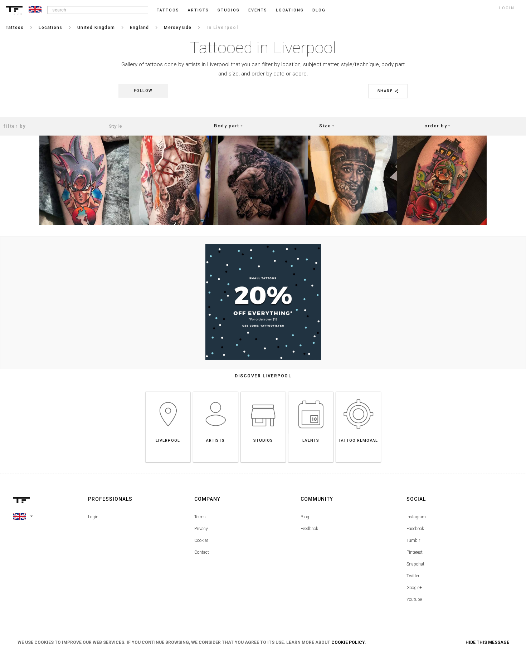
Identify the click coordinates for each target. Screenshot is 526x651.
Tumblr (413, 540)
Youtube (414, 599)
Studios (229, 10)
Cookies (201, 540)
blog (319, 10)
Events (257, 10)
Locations (290, 10)
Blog (305, 516)
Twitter (412, 575)
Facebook (415, 528)
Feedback (309, 528)
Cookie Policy (348, 642)
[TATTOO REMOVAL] (358, 391)
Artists (198, 10)
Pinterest (414, 552)
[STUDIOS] (263, 391)
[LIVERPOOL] (168, 391)
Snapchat (415, 564)
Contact (201, 552)
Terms (200, 516)
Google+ (414, 587)
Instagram (416, 516)
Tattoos (168, 10)
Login (93, 516)
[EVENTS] (311, 391)
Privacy (201, 528)
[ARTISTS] (215, 391)
